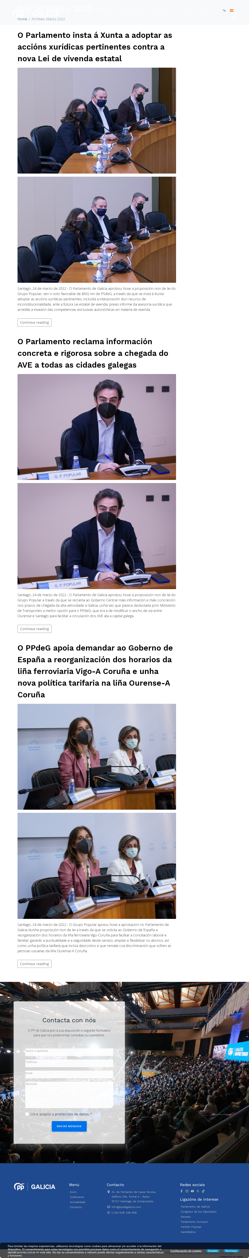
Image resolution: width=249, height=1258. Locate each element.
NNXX (208, 10)
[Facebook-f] (181, 1191)
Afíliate (189, 10)
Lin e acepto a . (60, 1114)
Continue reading (34, 322)
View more (29, 1255)
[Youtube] (192, 1191)
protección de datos (72, 1114)
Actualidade (133, 10)
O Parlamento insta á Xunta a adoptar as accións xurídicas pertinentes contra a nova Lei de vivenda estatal (95, 47)
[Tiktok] (203, 1191)
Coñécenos (103, 10)
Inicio (80, 10)
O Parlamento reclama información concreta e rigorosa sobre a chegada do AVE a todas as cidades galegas (93, 353)
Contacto (164, 10)
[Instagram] (187, 1191)
